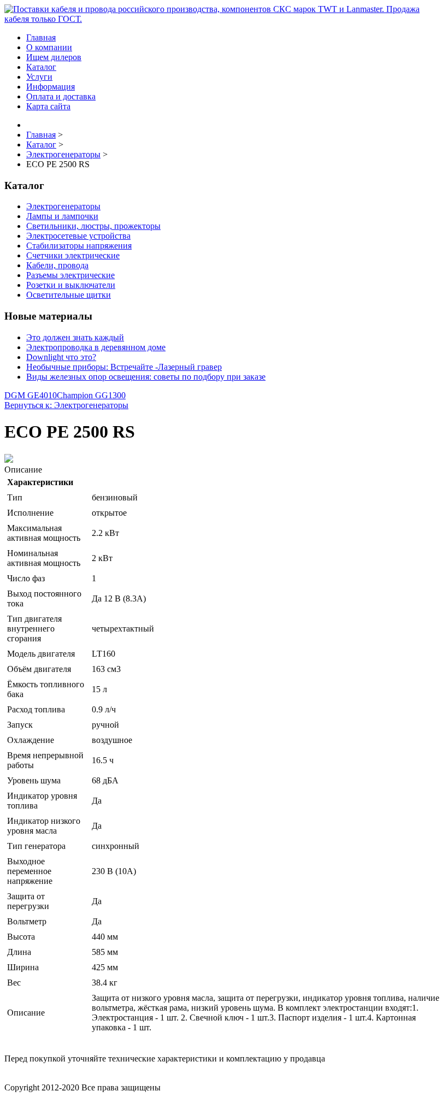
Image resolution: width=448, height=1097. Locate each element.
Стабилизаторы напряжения (79, 245)
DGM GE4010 (30, 395)
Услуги (39, 76)
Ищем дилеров (53, 57)
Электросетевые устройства (78, 235)
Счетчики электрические (73, 255)
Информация (50, 86)
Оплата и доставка (61, 96)
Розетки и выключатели (70, 285)
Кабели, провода (57, 265)
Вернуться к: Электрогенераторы (66, 405)
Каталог (41, 67)
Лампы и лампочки (62, 216)
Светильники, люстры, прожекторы (93, 226)
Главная (41, 37)
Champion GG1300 (91, 395)
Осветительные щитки (68, 294)
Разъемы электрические (70, 275)
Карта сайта (48, 106)
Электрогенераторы (63, 206)
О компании (49, 47)
